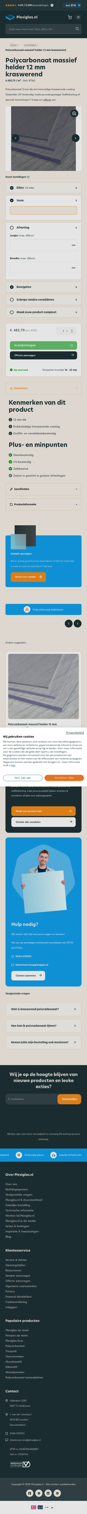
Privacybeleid (75, 733)
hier (13, 765)
